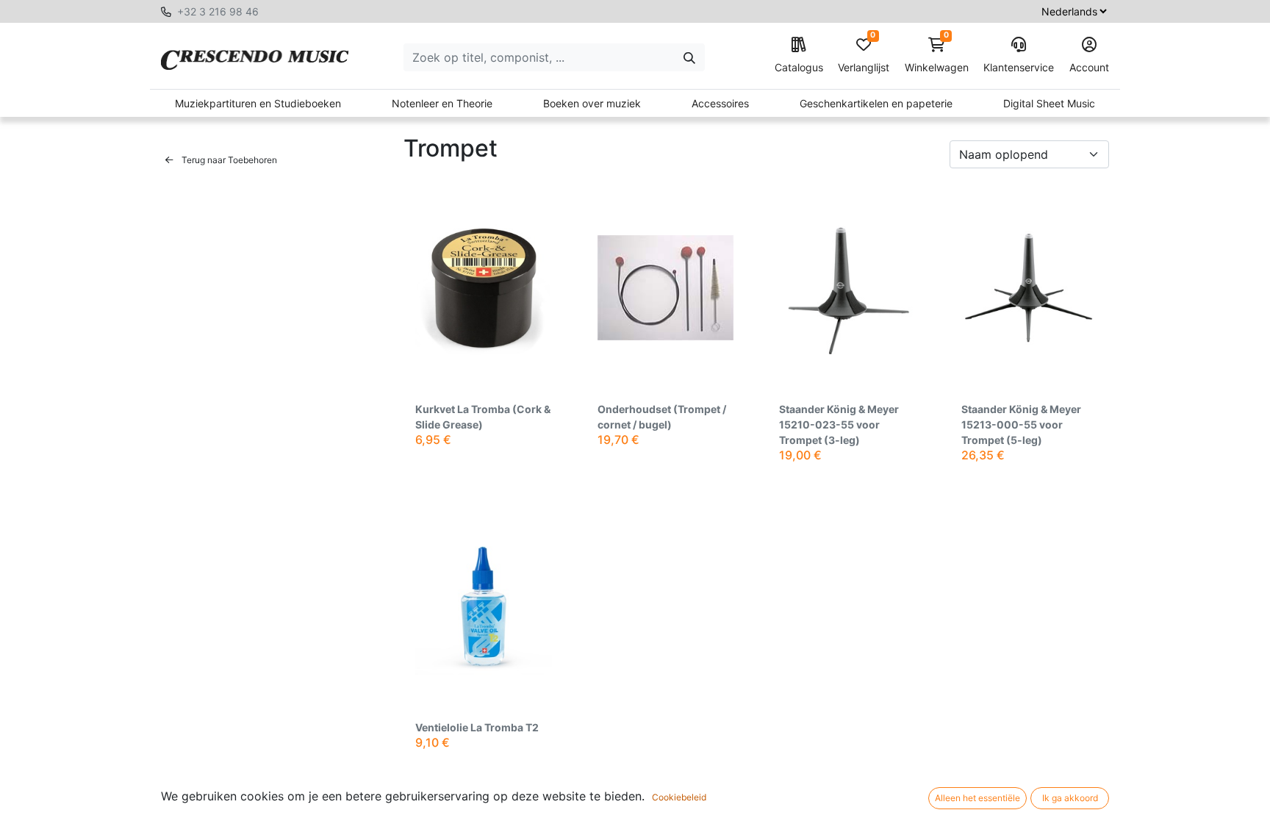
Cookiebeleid (679, 797)
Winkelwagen (937, 55)
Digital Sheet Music (1049, 103)
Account (1089, 67)
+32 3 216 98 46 (218, 11)
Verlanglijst (863, 55)
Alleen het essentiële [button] (977, 797)
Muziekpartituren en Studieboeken (258, 103)
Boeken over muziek (592, 103)
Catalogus (799, 67)
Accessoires (720, 103)
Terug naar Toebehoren (228, 159)
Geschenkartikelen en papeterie (876, 103)
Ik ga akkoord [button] (1070, 797)
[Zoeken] (689, 57)
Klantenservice (1018, 67)
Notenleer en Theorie (442, 103)
